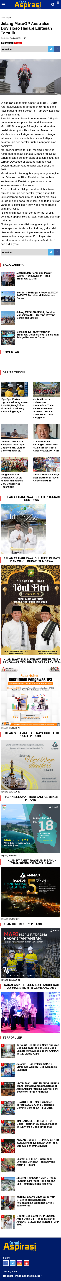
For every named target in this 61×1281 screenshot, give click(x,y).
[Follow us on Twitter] (12, 1263)
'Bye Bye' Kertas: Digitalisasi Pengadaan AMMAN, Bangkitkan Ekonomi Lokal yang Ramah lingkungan (14, 405)
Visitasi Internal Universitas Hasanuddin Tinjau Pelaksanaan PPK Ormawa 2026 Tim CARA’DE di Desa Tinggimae (43, 408)
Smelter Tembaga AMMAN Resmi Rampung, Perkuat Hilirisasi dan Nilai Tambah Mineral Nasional (36, 1181)
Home (3, 18)
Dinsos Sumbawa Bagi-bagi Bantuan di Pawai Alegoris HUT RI (46, 477)
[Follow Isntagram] (19, 1263)
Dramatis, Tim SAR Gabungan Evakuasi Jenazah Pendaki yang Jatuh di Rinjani (35, 1162)
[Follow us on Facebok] (6, 1263)
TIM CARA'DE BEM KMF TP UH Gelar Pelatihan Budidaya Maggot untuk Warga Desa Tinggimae (36, 1124)
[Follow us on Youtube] (26, 1263)
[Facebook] (57, 49)
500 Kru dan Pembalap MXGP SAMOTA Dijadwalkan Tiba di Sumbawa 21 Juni (34, 276)
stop (18, 43)
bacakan (8, 43)
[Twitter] (51, 49)
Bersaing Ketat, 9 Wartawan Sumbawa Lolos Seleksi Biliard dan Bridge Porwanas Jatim (37, 334)
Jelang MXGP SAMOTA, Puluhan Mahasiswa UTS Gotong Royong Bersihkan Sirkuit (36, 315)
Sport (9, 18)
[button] (57, 1)
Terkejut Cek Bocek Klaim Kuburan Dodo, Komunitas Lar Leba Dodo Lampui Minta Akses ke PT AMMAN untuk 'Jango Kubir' (37, 1049)
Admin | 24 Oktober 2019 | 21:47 (13, 38)
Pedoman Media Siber (28, 1276)
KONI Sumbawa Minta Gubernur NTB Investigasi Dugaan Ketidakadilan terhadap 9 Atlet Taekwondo (35, 1201)
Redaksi (8, 1276)
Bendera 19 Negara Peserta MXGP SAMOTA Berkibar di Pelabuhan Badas (37, 295)
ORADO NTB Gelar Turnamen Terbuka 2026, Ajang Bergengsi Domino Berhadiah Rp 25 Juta (35, 1105)
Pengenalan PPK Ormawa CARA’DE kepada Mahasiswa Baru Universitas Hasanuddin (12, 480)
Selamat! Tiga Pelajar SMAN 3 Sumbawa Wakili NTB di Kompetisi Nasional (36, 1067)
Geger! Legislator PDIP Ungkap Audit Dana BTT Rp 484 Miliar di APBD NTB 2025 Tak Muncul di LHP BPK (37, 1220)
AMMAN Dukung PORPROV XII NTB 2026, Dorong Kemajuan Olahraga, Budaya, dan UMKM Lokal (37, 1143)
